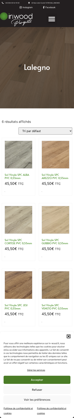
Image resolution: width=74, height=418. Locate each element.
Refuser (37, 389)
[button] (68, 336)
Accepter (37, 380)
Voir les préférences (37, 399)
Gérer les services (36, 370)
